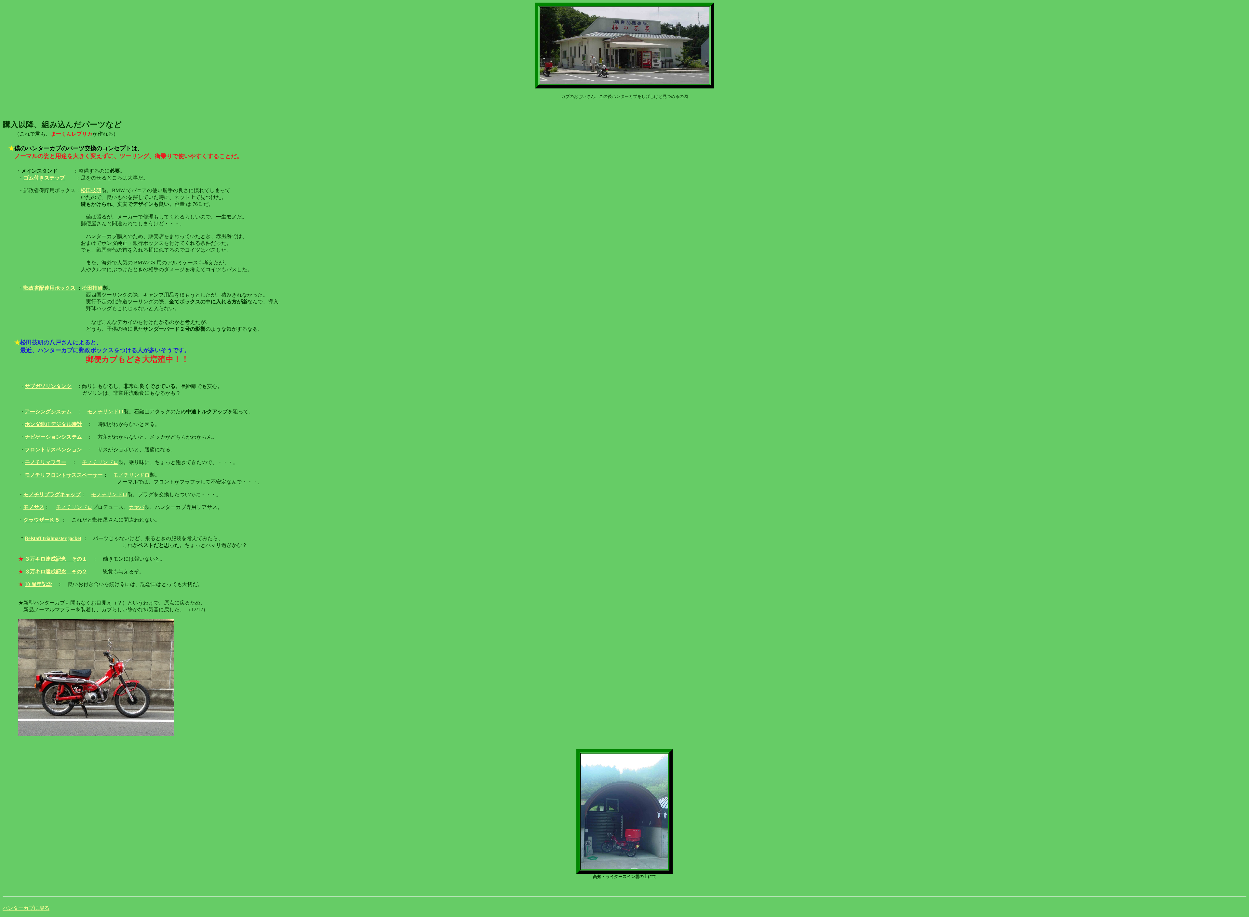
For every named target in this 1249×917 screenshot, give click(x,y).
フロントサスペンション (53, 449)
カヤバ (136, 507)
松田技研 (91, 190)
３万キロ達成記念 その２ (56, 571)
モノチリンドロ (105, 411)
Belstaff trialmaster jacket (53, 538)
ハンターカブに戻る (26, 908)
